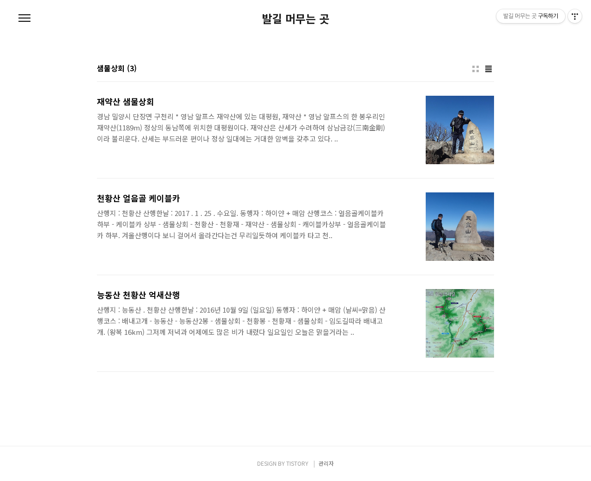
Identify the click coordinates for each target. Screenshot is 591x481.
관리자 (326, 463)
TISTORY (297, 463)
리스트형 (488, 68)
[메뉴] (24, 18)
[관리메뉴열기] (575, 16)
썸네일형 (475, 68)
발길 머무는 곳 (295, 18)
